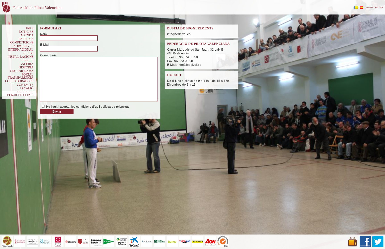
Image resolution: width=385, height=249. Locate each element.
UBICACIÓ (25, 88)
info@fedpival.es (178, 34)
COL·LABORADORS (19, 81)
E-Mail (44, 44)
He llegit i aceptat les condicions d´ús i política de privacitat (87, 106)
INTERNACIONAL (20, 49)
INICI (29, 28)
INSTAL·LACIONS (20, 56)
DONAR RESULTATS (20, 95)
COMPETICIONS (21, 42)
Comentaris (48, 55)
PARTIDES (26, 39)
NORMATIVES (23, 46)
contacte (369, 7)
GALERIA (26, 64)
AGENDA (26, 35)
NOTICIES (26, 31)
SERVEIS (27, 60)
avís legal (379, 7)
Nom (43, 34)
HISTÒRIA (26, 67)
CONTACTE (25, 84)
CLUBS (28, 53)
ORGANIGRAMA (21, 71)
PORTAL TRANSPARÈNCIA (20, 76)
